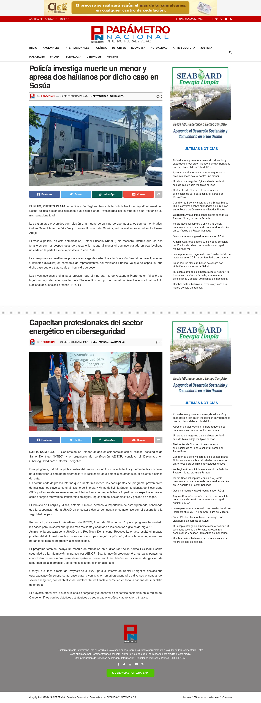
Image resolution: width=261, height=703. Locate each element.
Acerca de (36, 19)
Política (101, 47)
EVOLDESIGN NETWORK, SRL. (122, 697)
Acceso (64, 19)
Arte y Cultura (184, 47)
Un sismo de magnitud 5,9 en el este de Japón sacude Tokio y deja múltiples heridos (199, 183)
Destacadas (100, 96)
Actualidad (159, 47)
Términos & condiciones (206, 697)
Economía (138, 47)
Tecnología (72, 56)
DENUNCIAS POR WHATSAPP (131, 672)
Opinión (112, 56)
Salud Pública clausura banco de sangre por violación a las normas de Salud (198, 264)
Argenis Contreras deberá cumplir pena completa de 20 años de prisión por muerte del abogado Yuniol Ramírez (200, 245)
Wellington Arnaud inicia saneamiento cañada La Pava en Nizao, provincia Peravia (200, 216)
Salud (54, 56)
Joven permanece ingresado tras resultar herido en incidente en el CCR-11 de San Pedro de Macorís (202, 255)
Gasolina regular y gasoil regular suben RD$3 (198, 236)
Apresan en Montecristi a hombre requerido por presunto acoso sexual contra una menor (199, 174)
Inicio (33, 47)
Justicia (206, 47)
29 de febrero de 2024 (74, 96)
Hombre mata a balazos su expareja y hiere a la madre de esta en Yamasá (200, 285)
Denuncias (94, 56)
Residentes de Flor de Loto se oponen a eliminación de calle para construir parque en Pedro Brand (198, 193)
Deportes (119, 47)
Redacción (48, 96)
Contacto (51, 19)
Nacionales (51, 47)
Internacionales (77, 47)
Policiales (37, 56)
